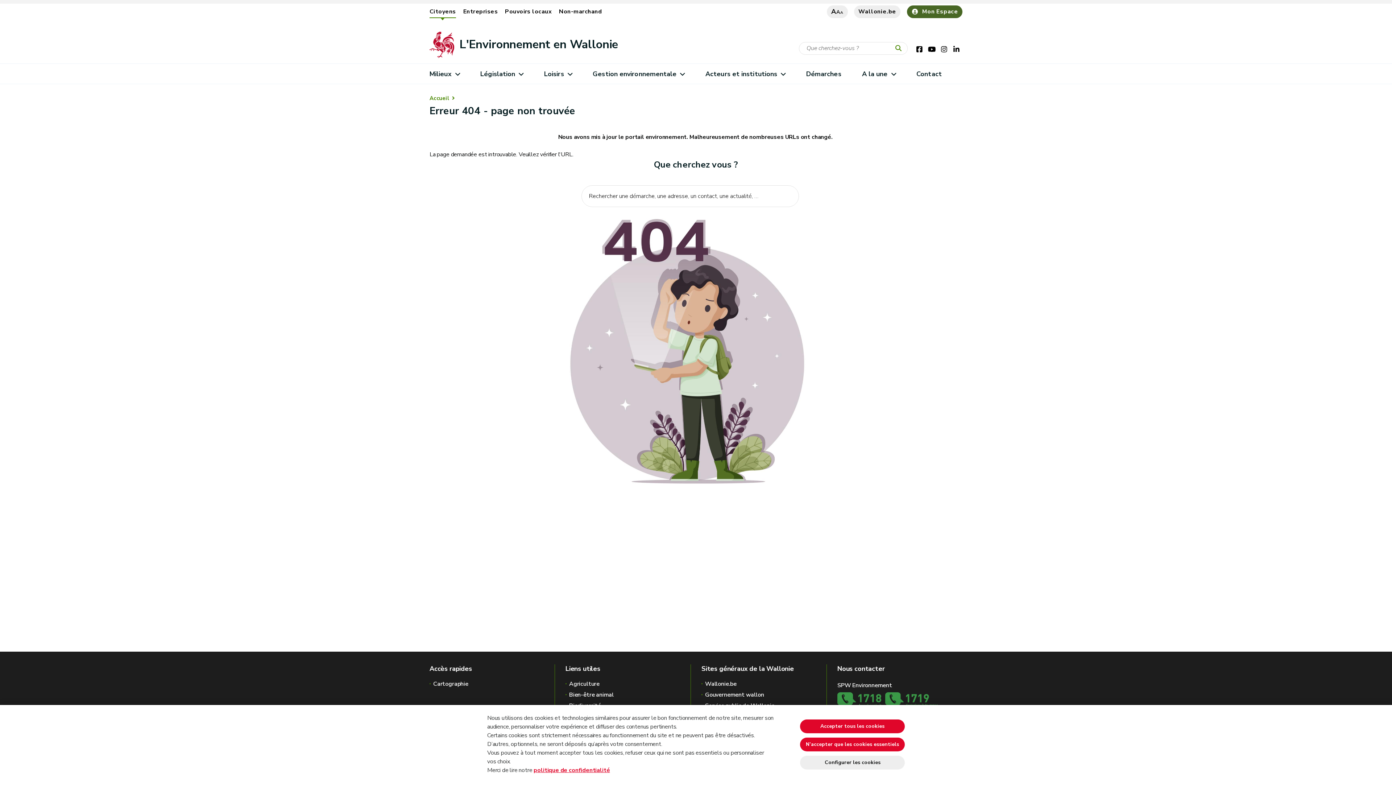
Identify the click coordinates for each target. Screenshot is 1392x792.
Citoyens (443, 12)
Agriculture (584, 684)
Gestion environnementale (634, 74)
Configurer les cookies (853, 762)
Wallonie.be (877, 12)
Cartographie (450, 684)
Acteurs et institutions (741, 74)
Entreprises (480, 12)
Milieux (441, 74)
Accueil (439, 98)
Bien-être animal (591, 694)
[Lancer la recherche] (900, 48)
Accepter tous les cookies (852, 726)
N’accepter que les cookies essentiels (852, 744)
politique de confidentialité (572, 770)
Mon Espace (940, 12)
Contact (929, 74)
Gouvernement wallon (734, 694)
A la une (875, 74)
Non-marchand (580, 12)
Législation (497, 74)
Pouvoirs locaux (528, 12)
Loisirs (554, 74)
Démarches (823, 74)
